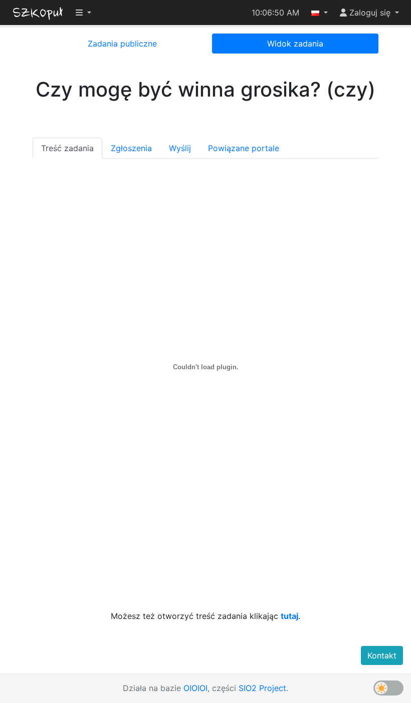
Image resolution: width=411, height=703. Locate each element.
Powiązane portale (243, 148)
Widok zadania (295, 44)
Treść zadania (67, 148)
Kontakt (381, 655)
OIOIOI (195, 688)
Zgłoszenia (131, 148)
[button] (319, 12)
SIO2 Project (262, 688)
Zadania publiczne (122, 44)
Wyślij (180, 148)
